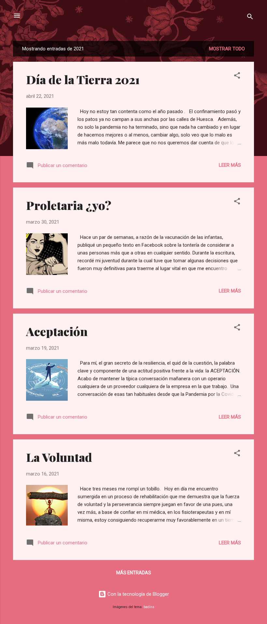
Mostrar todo (227, 49)
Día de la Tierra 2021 (83, 79)
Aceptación (57, 331)
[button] (237, 77)
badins (149, 607)
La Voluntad (59, 457)
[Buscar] (250, 18)
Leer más (230, 165)
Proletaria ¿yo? (68, 205)
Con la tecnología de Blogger (137, 594)
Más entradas (133, 572)
